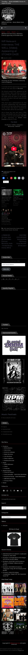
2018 (4, 228)
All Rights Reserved (6, 172)
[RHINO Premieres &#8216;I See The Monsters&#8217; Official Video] (18, 192)
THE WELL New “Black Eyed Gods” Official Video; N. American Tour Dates (7, 199)
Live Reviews (8, 456)
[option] (17, 1)
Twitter (14, 125)
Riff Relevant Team (9, 478)
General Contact (9, 472)
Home (4, 482)
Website (17, 126)
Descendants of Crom (9, 417)
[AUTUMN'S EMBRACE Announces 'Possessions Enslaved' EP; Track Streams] (20, 602)
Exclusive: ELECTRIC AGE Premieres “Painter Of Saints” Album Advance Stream (13, 563)
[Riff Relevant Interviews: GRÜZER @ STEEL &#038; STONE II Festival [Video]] (7, 211)
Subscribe (6, 269)
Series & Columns (9, 452)
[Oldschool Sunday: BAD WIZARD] (8, 615)
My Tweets (5, 328)
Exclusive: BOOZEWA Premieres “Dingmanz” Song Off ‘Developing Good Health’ (14, 568)
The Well (20, 88)
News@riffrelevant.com (8, 499)
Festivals (6, 468)
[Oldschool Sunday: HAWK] (20, 589)
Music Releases (8, 464)
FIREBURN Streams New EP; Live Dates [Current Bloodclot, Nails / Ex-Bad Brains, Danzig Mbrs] (7, 241)
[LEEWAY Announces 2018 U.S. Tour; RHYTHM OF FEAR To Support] (8, 628)
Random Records (9, 460)
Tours (6, 466)
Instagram (19, 125)
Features (5, 446)
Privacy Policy (8, 480)
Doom (18, 228)
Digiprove (21, 650)
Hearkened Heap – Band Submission (14, 476)
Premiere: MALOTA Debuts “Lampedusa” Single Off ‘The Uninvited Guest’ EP (14, 574)
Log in (5, 426)
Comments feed (7, 431)
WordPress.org (7, 434)
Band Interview (11, 228)
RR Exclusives (8, 448)
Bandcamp (11, 126)
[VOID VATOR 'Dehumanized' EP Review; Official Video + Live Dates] (8, 602)
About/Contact (7, 470)
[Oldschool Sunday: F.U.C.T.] (20, 615)
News (4, 462)
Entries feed (6, 429)
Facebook (8, 125)
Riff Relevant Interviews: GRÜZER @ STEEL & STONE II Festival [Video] (7, 218)
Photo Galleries (8, 458)
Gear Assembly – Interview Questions (15, 474)
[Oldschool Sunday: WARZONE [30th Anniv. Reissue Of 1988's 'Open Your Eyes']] (8, 589)
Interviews (7, 450)
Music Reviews (8, 454)
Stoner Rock (8, 230)
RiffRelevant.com (15, 643)
